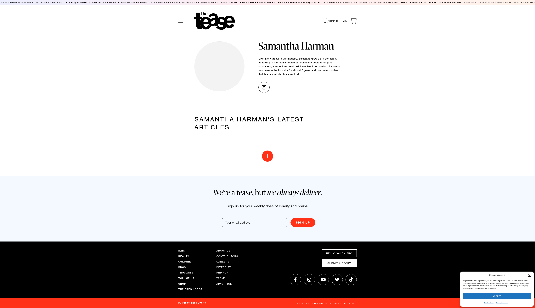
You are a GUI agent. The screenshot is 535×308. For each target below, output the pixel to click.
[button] (529, 275)
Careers (222, 261)
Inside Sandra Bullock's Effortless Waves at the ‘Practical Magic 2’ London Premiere (193, 2)
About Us (223, 250)
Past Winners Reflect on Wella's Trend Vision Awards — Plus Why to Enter (280, 2)
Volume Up (186, 278)
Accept (497, 296)
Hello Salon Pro (339, 253)
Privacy (222, 272)
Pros (182, 267)
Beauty (183, 256)
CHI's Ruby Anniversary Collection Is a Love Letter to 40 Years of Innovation (106, 2)
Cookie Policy (489, 303)
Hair (181, 250)
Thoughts (185, 272)
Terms (221, 278)
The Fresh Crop (190, 289)
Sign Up (303, 222)
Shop (182, 283)
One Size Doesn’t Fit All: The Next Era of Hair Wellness (431, 2)
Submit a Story (339, 263)
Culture (184, 261)
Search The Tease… (337, 20)
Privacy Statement (502, 303)
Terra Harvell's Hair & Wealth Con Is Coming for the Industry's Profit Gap (360, 2)
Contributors (227, 256)
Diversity (223, 267)
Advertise (224, 283)
